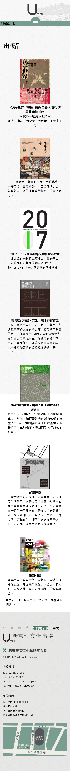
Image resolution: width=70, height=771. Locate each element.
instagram (19, 628)
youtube (12, 628)
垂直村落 (35, 575)
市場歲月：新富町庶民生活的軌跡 (35, 182)
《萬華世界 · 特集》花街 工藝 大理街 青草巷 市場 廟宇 (35, 109)
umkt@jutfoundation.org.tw (20, 681)
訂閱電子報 (40, 628)
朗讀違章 (35, 493)
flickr (5, 628)
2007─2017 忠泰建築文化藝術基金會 (35, 254)
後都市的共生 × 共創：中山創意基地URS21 (35, 407)
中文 (56, 628)
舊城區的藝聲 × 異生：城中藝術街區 (35, 320)
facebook (27, 628)
